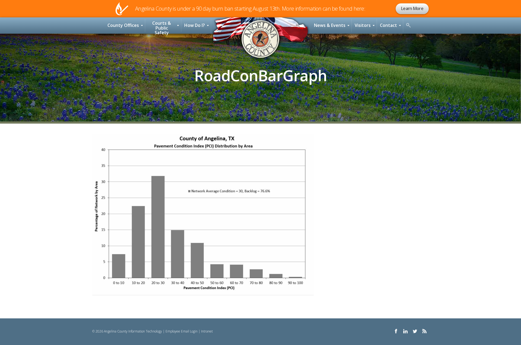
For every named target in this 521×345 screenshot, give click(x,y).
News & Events (329, 25)
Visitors (363, 25)
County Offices (123, 25)
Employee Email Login (182, 331)
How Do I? (194, 25)
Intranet (207, 331)
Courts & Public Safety (161, 27)
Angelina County (260, 39)
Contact (388, 25)
